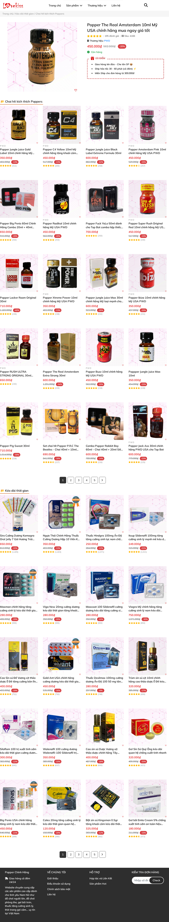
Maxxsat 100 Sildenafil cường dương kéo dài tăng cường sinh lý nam (104, 610)
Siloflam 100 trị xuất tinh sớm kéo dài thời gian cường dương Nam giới (18, 752)
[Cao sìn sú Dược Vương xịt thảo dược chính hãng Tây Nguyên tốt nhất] (105, 727)
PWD (107, 40)
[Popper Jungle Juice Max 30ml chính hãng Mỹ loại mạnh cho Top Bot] (105, 273)
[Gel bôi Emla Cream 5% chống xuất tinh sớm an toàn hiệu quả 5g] (148, 798)
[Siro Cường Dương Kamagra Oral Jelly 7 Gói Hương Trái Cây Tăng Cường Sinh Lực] (19, 514)
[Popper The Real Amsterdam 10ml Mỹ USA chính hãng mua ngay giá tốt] (42, 57)
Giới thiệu (52, 878)
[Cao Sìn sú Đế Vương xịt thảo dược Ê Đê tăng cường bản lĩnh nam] (19, 656)
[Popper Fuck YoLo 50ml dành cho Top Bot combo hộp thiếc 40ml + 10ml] (105, 199)
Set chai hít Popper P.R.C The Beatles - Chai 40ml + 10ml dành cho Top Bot (61, 449)
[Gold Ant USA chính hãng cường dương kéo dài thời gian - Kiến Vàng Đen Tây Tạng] (62, 656)
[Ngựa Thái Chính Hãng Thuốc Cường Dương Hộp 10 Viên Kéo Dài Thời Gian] (62, 514)
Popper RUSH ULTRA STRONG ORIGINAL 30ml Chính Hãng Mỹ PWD (15, 375)
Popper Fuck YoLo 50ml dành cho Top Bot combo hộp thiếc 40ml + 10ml (104, 227)
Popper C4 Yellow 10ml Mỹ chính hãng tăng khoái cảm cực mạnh (59, 153)
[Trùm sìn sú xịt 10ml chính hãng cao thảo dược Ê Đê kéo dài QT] (148, 656)
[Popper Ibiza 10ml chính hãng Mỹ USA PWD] (148, 273)
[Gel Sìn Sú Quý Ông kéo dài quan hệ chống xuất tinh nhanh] (148, 727)
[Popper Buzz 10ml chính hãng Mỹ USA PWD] (105, 347)
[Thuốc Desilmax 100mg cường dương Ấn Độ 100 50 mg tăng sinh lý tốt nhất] (105, 656)
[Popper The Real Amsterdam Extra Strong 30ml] (62, 347)
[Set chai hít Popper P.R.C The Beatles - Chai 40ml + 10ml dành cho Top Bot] (62, 421)
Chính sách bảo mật (58, 889)
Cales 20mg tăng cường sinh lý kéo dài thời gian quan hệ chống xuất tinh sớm (62, 823)
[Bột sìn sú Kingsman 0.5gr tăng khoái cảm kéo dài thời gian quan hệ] (105, 798)
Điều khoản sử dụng (58, 883)
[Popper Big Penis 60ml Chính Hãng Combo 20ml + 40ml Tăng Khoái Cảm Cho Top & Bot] (19, 199)
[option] (42, 57)
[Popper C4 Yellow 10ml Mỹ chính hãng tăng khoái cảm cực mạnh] (62, 125)
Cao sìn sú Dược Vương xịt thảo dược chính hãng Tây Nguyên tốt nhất (102, 752)
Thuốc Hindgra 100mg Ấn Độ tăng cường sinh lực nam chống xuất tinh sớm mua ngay (105, 539)
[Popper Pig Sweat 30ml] (19, 421)
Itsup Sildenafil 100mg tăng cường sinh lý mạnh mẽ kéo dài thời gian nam (147, 539)
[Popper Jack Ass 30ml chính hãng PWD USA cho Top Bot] (148, 421)
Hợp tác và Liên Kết (100, 878)
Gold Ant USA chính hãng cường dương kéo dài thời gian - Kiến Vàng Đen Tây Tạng (61, 681)
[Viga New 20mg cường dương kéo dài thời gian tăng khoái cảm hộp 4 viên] (62, 585)
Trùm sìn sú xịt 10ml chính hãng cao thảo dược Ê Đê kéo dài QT (146, 681)
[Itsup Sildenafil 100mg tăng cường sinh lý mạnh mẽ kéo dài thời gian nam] (148, 514)
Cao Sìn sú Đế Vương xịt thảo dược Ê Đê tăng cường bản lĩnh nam (18, 681)
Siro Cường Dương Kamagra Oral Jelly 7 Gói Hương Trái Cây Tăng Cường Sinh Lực (17, 539)
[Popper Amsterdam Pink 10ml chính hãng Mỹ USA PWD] (148, 125)
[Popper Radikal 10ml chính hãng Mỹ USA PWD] (62, 199)
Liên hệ (51, 894)
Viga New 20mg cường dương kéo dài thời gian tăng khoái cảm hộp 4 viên (61, 610)
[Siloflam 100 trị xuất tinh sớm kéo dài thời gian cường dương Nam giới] (19, 727)
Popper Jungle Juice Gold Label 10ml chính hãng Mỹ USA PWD (16, 153)
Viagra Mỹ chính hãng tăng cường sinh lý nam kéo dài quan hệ (145, 610)
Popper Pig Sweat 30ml (15, 445)
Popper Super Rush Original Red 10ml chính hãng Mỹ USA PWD (147, 227)
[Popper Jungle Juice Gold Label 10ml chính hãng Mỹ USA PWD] (19, 125)
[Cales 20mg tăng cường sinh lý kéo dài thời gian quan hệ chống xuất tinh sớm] (62, 798)
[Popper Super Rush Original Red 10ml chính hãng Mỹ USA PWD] (148, 199)
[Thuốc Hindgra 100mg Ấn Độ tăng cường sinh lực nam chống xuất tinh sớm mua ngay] (105, 514)
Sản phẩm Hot (97, 883)
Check (156, 880)
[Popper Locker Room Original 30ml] (19, 273)
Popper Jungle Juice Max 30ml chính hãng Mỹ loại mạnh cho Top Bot (104, 301)
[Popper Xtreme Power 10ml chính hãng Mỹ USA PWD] (62, 273)
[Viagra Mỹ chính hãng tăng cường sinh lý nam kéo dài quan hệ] (148, 585)
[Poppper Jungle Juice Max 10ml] (148, 347)
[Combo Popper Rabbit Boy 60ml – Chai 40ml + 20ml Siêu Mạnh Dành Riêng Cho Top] (105, 421)
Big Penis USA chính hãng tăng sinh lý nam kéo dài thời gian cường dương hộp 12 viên (18, 823)
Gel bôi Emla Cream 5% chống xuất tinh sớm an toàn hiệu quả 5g (147, 823)
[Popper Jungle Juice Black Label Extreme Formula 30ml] (105, 125)
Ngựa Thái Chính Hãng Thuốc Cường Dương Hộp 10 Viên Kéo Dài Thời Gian (62, 539)
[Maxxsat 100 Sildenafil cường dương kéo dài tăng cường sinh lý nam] (105, 585)
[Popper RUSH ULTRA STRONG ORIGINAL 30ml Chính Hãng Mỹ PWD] (19, 347)
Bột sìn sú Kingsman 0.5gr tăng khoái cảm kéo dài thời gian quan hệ (103, 823)
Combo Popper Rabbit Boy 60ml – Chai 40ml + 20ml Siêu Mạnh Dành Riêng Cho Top (104, 449)
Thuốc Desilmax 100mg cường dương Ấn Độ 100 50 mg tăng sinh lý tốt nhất (104, 681)
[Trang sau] (102, 480)
